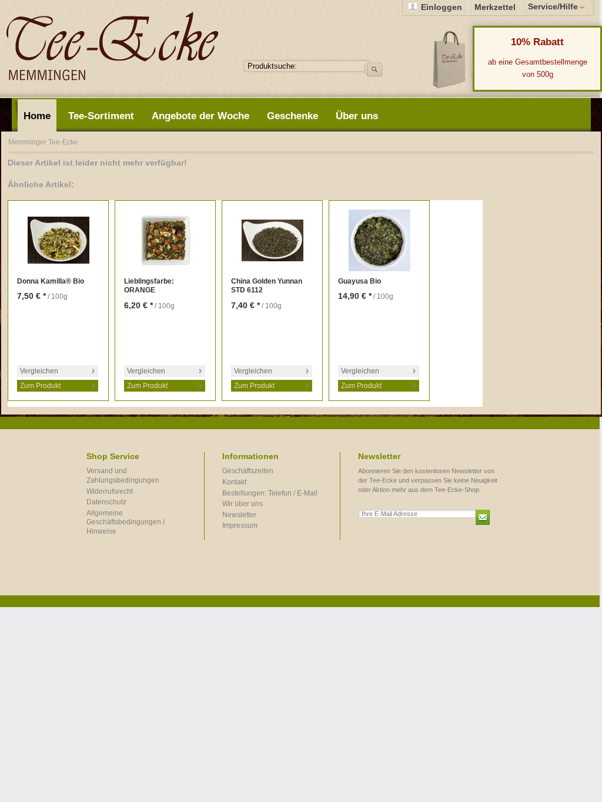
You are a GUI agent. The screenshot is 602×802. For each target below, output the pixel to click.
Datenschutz (106, 502)
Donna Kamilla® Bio (50, 281)
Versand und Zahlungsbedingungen (122, 475)
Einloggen (441, 7)
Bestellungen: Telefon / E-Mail (269, 493)
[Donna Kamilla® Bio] (58, 240)
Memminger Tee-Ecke (112, 46)
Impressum (239, 525)
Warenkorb (450, 59)
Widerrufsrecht (109, 491)
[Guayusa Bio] (379, 240)
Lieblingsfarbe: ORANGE (149, 286)
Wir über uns (242, 504)
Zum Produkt (40, 386)
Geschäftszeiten (247, 471)
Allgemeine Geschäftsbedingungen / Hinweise (125, 522)
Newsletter (239, 515)
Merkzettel (495, 7)
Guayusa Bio (359, 281)
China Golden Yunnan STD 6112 (266, 286)
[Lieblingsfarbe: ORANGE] (165, 240)
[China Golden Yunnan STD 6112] (272, 240)
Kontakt (234, 482)
